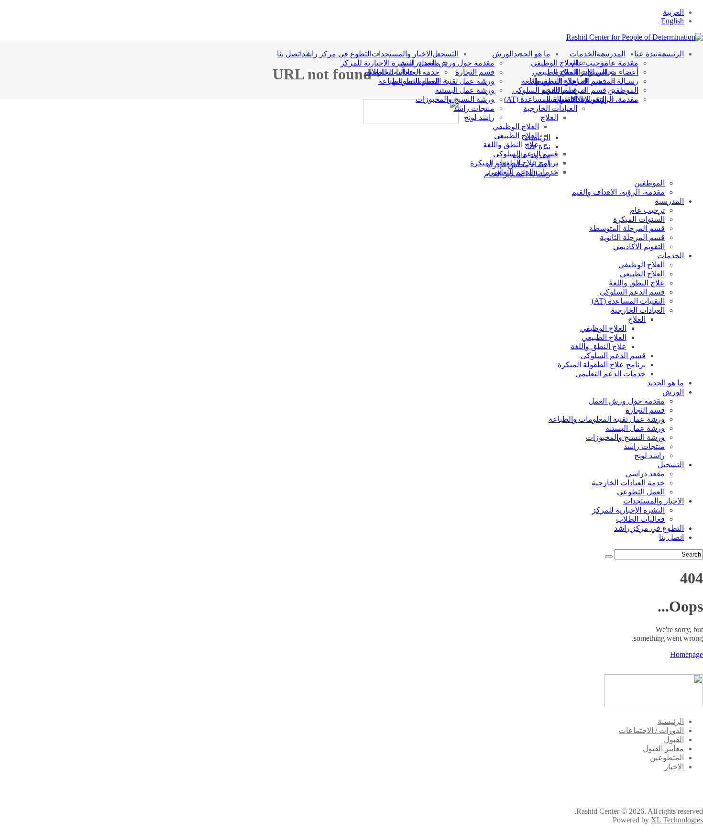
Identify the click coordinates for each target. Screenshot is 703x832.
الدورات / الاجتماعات (651, 730)
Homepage (686, 654)
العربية (673, 12)
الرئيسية (671, 721)
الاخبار (674, 767)
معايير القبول (663, 748)
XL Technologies (677, 820)
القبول (674, 739)
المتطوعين (667, 758)
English (672, 21)
